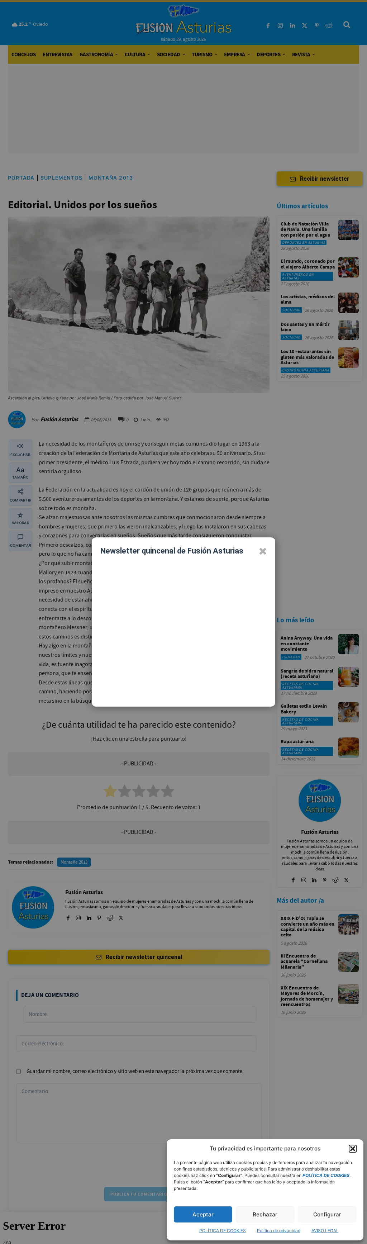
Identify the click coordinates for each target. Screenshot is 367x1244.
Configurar (327, 1214)
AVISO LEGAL (325, 1230)
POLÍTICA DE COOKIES (222, 1230)
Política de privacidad (278, 1230)
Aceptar (203, 1214)
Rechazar (265, 1214)
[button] (352, 1148)
